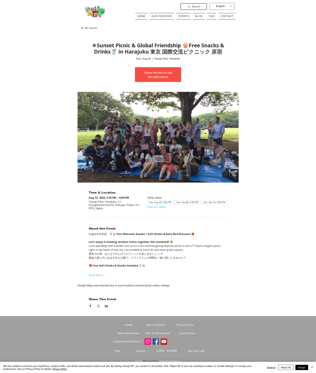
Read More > (96, 275)
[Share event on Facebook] (90, 306)
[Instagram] (148, 341)
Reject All (286, 367)
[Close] (312, 367)
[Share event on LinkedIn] (106, 306)
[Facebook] (156, 341)
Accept (301, 367)
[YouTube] (164, 341)
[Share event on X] (98, 306)
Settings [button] (271, 367)
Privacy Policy (60, 369)
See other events (158, 76)
